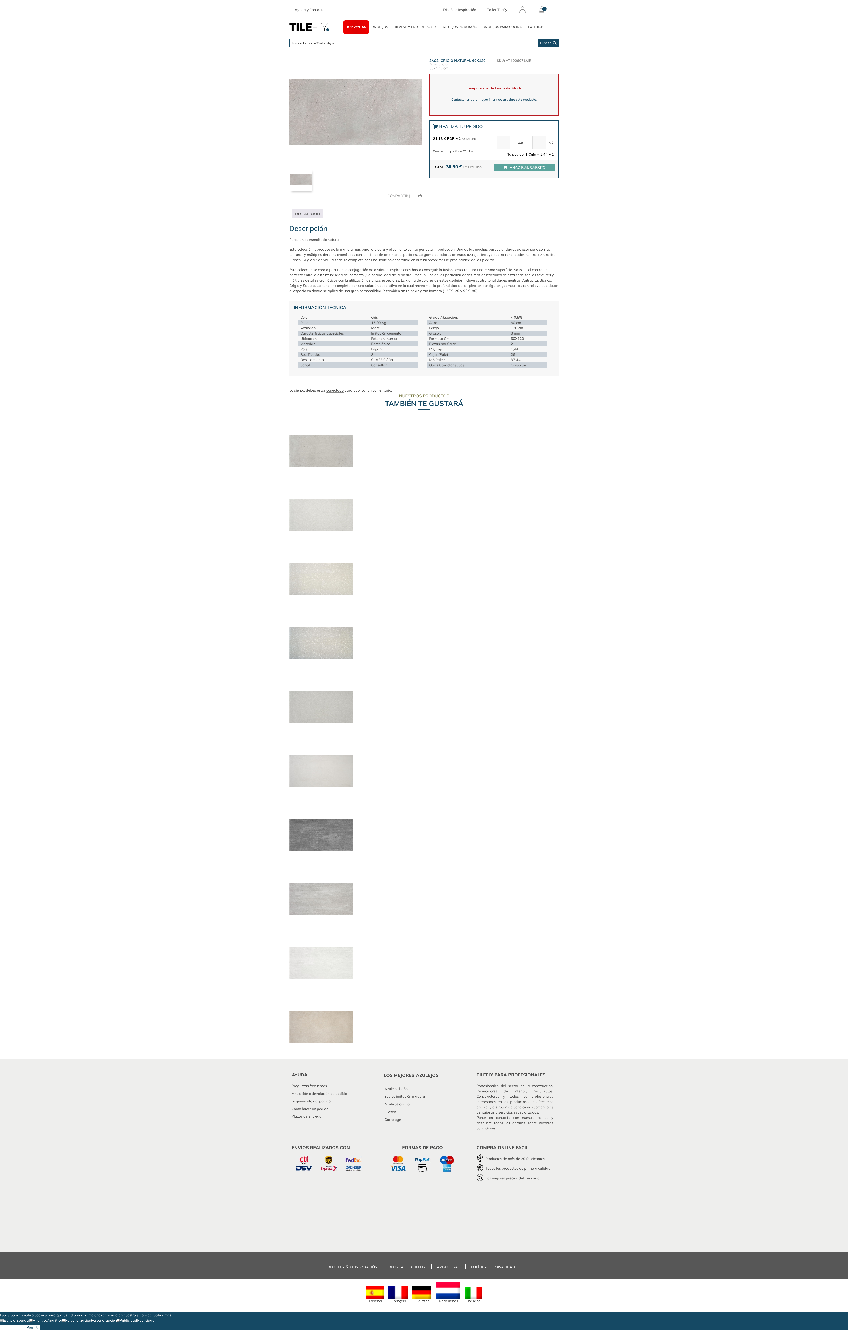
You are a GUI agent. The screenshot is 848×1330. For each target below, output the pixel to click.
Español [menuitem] (375, 1301)
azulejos (427, 1075)
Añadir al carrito (527, 167)
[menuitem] (374, 1294)
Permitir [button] (33, 1327)
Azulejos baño (396, 1088)
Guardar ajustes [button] (13, 1327)
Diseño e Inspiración (459, 10)
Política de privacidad (493, 1267)
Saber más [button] (162, 1315)
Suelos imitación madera (404, 1096)
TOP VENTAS (356, 27)
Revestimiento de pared (415, 27)
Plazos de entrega (307, 1116)
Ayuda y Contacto (309, 10)
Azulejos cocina (397, 1104)
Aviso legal (448, 1267)
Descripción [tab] (307, 214)
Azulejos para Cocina (503, 27)
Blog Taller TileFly (407, 1267)
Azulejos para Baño (460, 27)
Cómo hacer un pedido (310, 1109)
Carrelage (392, 1119)
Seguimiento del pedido (311, 1101)
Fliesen (390, 1112)
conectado (335, 390)
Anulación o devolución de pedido (319, 1093)
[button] (8, 1320)
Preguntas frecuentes (309, 1086)
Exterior (535, 27)
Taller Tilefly (497, 10)
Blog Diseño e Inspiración (352, 1267)
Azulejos (380, 27)
